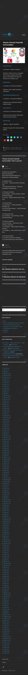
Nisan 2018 (6, 463)
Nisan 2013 (6, 569)
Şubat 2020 (6, 424)
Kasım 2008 (6, 653)
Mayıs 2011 (6, 598)
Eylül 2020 (6, 413)
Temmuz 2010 (7, 616)
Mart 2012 (6, 581)
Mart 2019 (6, 445)
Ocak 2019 (6, 448)
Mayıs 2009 (6, 642)
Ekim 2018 (6, 454)
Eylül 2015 (6, 516)
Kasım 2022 (6, 368)
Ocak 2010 (6, 627)
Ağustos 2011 (6, 592)
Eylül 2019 (6, 434)
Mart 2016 (6, 508)
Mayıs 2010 (6, 620)
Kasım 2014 (6, 534)
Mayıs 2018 (6, 461)
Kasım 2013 (6, 556)
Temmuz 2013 (7, 563)
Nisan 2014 (6, 547)
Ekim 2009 (6, 633)
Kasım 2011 (6, 589)
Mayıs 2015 (6, 523)
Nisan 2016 (6, 507)
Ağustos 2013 (6, 561)
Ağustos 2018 (6, 457)
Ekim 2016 (6, 496)
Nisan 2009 (6, 644)
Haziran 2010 (6, 618)
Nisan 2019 (6, 443)
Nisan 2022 (6, 381)
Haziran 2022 (6, 377)
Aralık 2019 (6, 428)
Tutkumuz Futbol (14, 357)
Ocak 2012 (6, 585)
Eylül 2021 (6, 393)
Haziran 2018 (6, 459)
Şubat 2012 (6, 583)
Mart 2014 (6, 549)
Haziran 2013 (6, 565)
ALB (20, 147)
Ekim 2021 (6, 392)
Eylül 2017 (6, 476)
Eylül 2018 (6, 455)
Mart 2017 (6, 487)
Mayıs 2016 (6, 505)
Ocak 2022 (6, 386)
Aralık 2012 (6, 576)
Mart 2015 (6, 527)
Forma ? (5, 332)
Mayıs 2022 (6, 379)
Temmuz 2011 (7, 594)
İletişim (4, 662)
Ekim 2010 (6, 611)
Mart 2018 (6, 465)
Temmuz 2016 (7, 501)
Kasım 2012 (6, 578)
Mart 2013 (6, 571)
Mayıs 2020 (6, 419)
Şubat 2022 (6, 384)
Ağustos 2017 (6, 477)
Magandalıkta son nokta (9, 353)
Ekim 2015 (6, 514)
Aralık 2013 (6, 554)
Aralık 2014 (6, 532)
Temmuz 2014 (7, 541)
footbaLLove (4, 670)
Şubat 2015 (6, 529)
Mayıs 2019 (6, 441)
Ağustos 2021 (6, 395)
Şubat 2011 (6, 603)
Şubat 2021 (6, 406)
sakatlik (17, 148)
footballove (7, 147)
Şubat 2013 (6, 572)
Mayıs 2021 (6, 401)
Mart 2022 (6, 382)
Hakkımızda (5, 659)
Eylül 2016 (6, 497)
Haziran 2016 (6, 503)
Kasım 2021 (6, 390)
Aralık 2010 (6, 607)
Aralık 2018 (6, 450)
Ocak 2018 (6, 468)
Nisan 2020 (6, 421)
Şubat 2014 (6, 550)
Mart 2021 (6, 404)
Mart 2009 (6, 645)
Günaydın (5, 330)
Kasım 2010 (6, 609)
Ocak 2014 (6, 552)
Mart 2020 (6, 423)
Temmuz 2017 (7, 479)
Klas (4, 321)
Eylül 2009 (6, 634)
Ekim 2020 (6, 412)
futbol (8, 148)
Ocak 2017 (6, 490)
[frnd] (14, 55)
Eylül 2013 (6, 560)
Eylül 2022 (6, 371)
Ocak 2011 (5, 605)
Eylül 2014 (6, 538)
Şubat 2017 (6, 488)
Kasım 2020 (6, 410)
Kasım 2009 (6, 631)
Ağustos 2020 (6, 415)
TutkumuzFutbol (14, 348)
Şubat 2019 (6, 446)
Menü (23, 34)
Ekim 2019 (6, 432)
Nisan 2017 (6, 485)
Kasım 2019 (6, 430)
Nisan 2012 (6, 580)
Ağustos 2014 (6, 539)
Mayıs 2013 (6, 567)
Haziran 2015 (6, 521)
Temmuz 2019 (7, 437)
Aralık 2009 (6, 629)
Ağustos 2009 (7, 636)
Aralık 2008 (6, 651)
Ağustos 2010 (6, 614)
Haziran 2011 (6, 596)
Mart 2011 (5, 602)
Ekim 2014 (6, 536)
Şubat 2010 (6, 625)
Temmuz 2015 (7, 519)
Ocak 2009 (6, 649)
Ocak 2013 (6, 574)
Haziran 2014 (6, 543)
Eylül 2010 (6, 613)
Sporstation (14, 344)
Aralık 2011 (6, 587)
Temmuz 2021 (7, 397)
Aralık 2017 (6, 470)
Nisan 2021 (6, 403)
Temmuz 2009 (7, 638)
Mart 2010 (6, 623)
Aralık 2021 (6, 388)
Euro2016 (5, 148)
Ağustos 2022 (6, 373)
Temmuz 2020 (7, 417)
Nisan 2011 (6, 600)
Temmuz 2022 (7, 375)
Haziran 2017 (6, 481)
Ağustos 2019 (6, 435)
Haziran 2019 (6, 439)
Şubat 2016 (6, 510)
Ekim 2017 (6, 474)
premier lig (12, 148)
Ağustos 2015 (6, 518)
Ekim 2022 (6, 370)
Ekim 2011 (6, 591)
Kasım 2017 (6, 472)
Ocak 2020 (6, 426)
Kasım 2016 (6, 494)
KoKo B (7, 245)
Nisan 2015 (6, 525)
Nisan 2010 (6, 622)
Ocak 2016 (6, 512)
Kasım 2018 (6, 452)
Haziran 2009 (6, 640)
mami (6, 166)
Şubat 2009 (6, 647)
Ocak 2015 (6, 530)
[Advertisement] (14, 17)
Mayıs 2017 (6, 483)
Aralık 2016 (6, 492)
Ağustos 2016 (6, 499)
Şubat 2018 (6, 466)
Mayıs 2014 (6, 545)
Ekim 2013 (6, 558)
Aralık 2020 (6, 408)
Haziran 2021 (6, 399)
